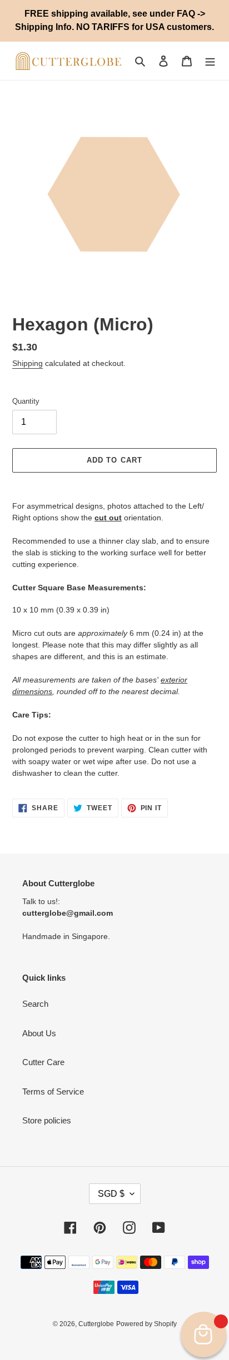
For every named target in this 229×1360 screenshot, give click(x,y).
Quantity (25, 401)
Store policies (46, 1120)
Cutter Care (43, 1062)
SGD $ (111, 1193)
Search (35, 1003)
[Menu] (210, 61)
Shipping (27, 363)
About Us (39, 1033)
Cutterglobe (96, 1324)
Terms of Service (53, 1091)
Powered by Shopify (146, 1324)
